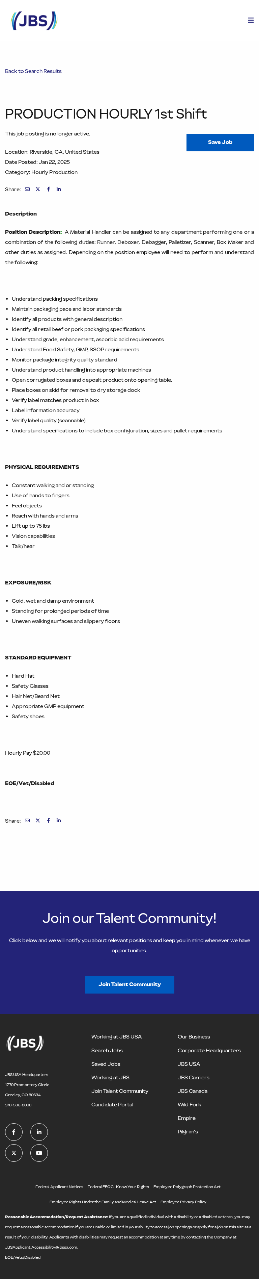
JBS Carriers (193, 1077)
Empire (187, 1118)
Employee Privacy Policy (183, 1202)
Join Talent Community (129, 984)
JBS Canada (192, 1091)
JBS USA (189, 1064)
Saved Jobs (105, 1064)
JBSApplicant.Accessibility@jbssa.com (41, 1247)
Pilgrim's (188, 1131)
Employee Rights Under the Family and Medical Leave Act (103, 1202)
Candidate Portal (112, 1104)
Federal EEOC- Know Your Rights (118, 1186)
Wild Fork (189, 1104)
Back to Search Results (33, 71)
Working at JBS (110, 1077)
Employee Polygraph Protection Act (187, 1186)
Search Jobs (107, 1050)
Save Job (220, 142)
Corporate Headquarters (209, 1050)
